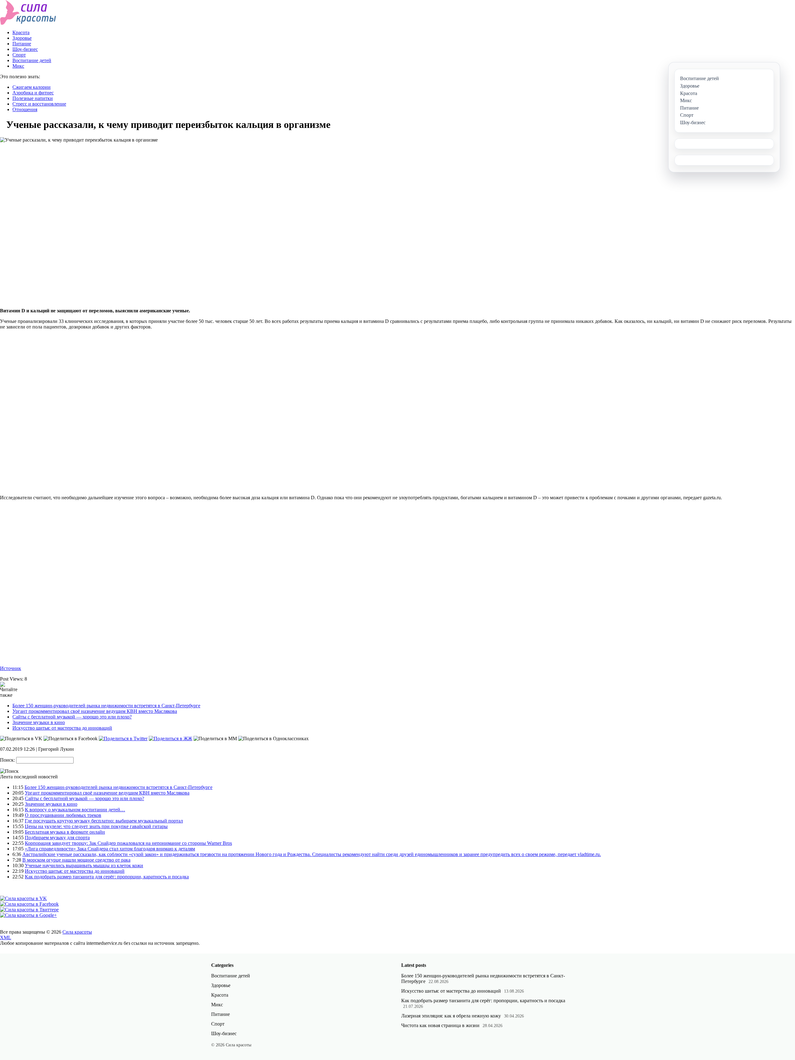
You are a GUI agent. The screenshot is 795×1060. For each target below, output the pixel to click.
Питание (21, 43)
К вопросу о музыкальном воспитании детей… (75, 809)
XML (5, 937)
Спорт (19, 54)
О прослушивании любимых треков (63, 815)
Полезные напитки (32, 98)
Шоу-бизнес (25, 49)
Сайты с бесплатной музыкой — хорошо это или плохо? (72, 716)
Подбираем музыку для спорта (57, 837)
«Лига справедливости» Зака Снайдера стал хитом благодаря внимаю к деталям (110, 848)
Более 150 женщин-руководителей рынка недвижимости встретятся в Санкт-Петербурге (106, 705)
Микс (18, 66)
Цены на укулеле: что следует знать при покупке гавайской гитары (96, 826)
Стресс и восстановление (39, 103)
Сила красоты (77, 932)
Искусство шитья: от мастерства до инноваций (62, 728)
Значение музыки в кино (38, 722)
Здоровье (22, 38)
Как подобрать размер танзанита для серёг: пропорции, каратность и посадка (107, 876)
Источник (10, 668)
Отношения (24, 109)
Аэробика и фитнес (33, 92)
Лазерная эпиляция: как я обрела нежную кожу (451, 1015)
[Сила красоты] (28, 23)
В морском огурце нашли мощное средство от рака (76, 860)
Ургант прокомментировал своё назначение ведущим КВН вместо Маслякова (94, 711)
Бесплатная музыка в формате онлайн (65, 832)
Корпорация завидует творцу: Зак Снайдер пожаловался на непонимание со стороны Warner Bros (128, 843)
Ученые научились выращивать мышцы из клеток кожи (84, 865)
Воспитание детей (31, 60)
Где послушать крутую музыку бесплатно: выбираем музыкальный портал (104, 820)
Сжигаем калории (31, 87)
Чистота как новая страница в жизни (440, 1025)
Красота (21, 32)
